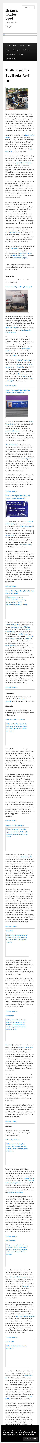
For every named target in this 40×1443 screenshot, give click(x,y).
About (14, 45)
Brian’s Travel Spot (23, 360)
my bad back (9, 535)
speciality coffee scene (23, 163)
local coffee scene (25, 545)
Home (8, 45)
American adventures (12, 431)
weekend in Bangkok (20, 258)
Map (29, 45)
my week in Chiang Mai (17, 255)
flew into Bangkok (12, 445)
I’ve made (8, 1045)
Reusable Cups (10, 54)
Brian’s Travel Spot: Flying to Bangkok (18, 287)
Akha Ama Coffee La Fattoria (15, 720)
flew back (24, 376)
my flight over (23, 634)
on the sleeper (20, 374)
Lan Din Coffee (10, 1241)
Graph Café (9, 931)
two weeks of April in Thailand (20, 627)
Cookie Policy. (29, 1435)
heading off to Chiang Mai (18, 1277)
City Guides (25, 50)
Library (21, 54)
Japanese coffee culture (15, 1192)
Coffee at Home (10, 58)
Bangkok (19, 365)
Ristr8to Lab (9, 1016)
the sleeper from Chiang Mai (25, 1316)
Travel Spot (15, 50)
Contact (22, 45)
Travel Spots (13, 248)
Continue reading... (11, 385)
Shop (7, 50)
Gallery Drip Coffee (11, 1140)
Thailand (14, 355)
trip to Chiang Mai (26, 857)
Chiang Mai (20, 367)
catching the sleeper (16, 639)
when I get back (27, 459)
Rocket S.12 (9, 1342)
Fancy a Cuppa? (29, 1178)
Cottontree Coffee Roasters (14, 825)
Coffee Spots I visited (25, 253)
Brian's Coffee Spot (11, 14)
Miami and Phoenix (11, 327)
